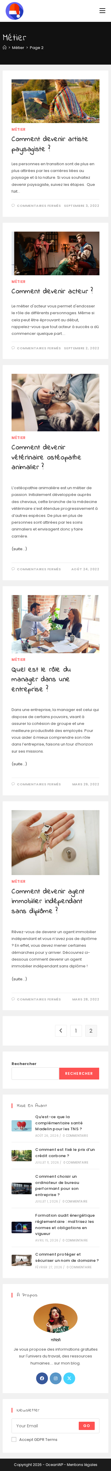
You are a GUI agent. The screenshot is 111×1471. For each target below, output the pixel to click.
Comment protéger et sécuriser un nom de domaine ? (67, 1257)
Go (86, 1425)
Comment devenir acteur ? (52, 291)
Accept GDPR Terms (38, 1439)
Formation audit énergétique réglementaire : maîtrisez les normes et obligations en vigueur (65, 1224)
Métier (19, 129)
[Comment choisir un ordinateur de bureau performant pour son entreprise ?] (22, 1188)
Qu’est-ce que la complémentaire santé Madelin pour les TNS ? (59, 1123)
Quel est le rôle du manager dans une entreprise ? (41, 680)
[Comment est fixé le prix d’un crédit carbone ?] (22, 1156)
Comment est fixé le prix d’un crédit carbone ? (65, 1153)
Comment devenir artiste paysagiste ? (50, 144)
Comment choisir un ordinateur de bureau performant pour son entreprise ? (57, 1186)
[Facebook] (42, 1378)
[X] (69, 1378)
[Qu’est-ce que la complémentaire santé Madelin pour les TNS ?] (22, 1125)
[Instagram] (56, 1378)
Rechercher (24, 1064)
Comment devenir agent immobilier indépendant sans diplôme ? (48, 902)
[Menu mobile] (102, 10)
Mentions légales (82, 1464)
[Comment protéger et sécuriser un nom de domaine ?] (22, 1260)
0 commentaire (75, 1135)
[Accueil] (5, 47)
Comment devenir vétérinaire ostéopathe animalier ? (46, 458)
